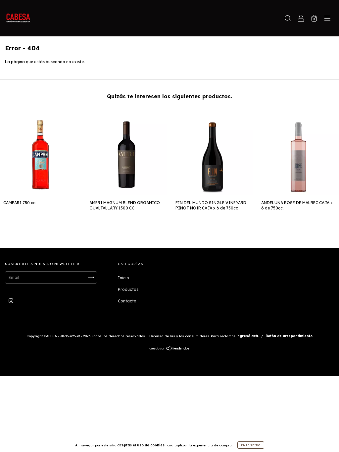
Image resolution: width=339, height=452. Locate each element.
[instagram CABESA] (11, 300)
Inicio (123, 277)
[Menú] (327, 19)
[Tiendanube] (169, 349)
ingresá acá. (247, 336)
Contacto (127, 300)
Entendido (251, 445)
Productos (128, 289)
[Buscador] (287, 19)
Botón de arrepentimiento (289, 336)
